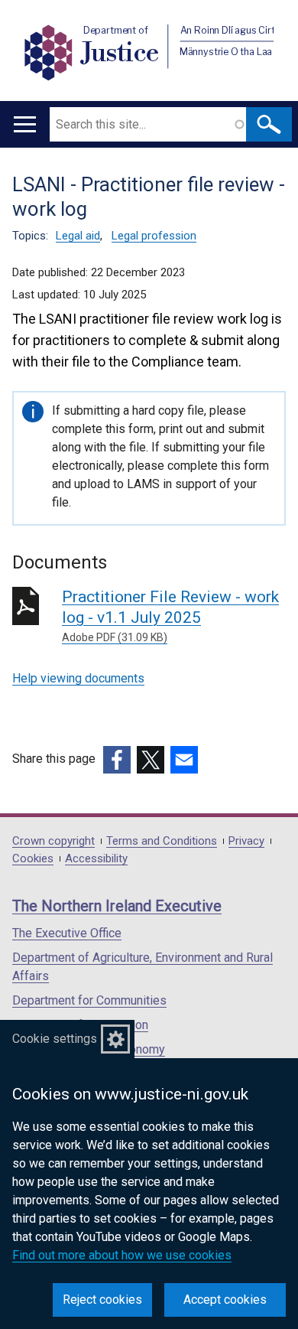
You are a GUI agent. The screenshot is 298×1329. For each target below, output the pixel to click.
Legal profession (154, 236)
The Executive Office (66, 933)
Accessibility (96, 859)
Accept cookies (225, 1299)
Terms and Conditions (161, 841)
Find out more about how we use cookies (122, 1255)
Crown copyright (53, 841)
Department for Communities (89, 1000)
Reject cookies (102, 1299)
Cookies (32, 859)
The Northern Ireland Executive (117, 906)
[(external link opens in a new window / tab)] (117, 760)
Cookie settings (54, 1038)
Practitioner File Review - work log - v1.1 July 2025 (170, 615)
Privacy (246, 841)
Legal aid (78, 236)
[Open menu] (25, 124)
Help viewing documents (78, 678)
